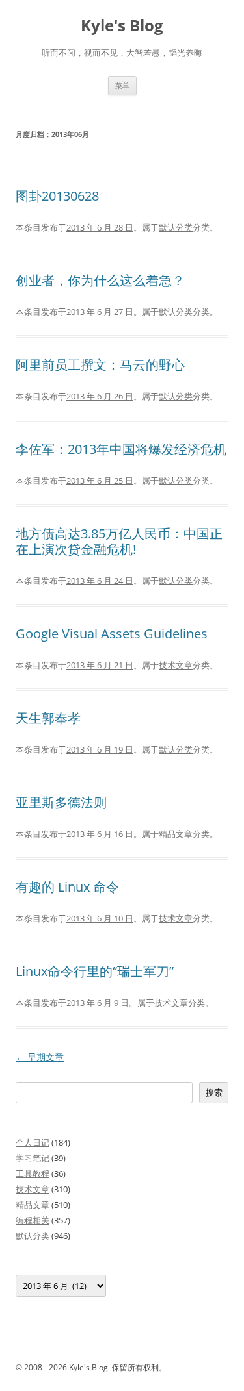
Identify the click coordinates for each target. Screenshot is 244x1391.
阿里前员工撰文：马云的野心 (100, 364)
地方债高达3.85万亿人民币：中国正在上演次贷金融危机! (119, 541)
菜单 (122, 85)
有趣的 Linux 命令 (67, 887)
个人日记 (32, 1142)
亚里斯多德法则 (61, 802)
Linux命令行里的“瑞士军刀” (95, 971)
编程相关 (32, 1220)
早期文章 (40, 1057)
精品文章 (176, 834)
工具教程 (32, 1173)
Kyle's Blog (122, 26)
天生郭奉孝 (48, 718)
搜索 (214, 1092)
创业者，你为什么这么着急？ (100, 280)
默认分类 (176, 227)
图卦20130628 (57, 196)
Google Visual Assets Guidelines (112, 633)
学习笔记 (32, 1158)
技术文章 (176, 665)
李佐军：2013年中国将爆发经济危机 (121, 449)
